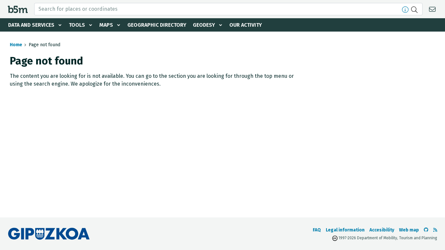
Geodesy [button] (204, 25)
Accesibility (381, 230)
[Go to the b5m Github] (426, 230)
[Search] (415, 9)
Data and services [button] (31, 25)
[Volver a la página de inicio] (18, 9)
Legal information (345, 230)
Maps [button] (106, 25)
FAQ (317, 230)
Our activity (245, 25)
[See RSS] (435, 230)
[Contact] (433, 9)
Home (16, 45)
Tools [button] (77, 25)
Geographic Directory (156, 25)
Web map (409, 230)
